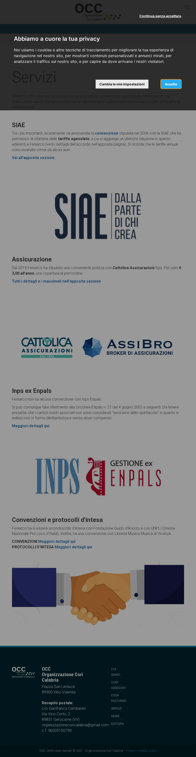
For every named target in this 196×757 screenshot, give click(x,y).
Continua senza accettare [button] (160, 16)
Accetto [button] (171, 84)
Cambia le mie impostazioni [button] (122, 84)
